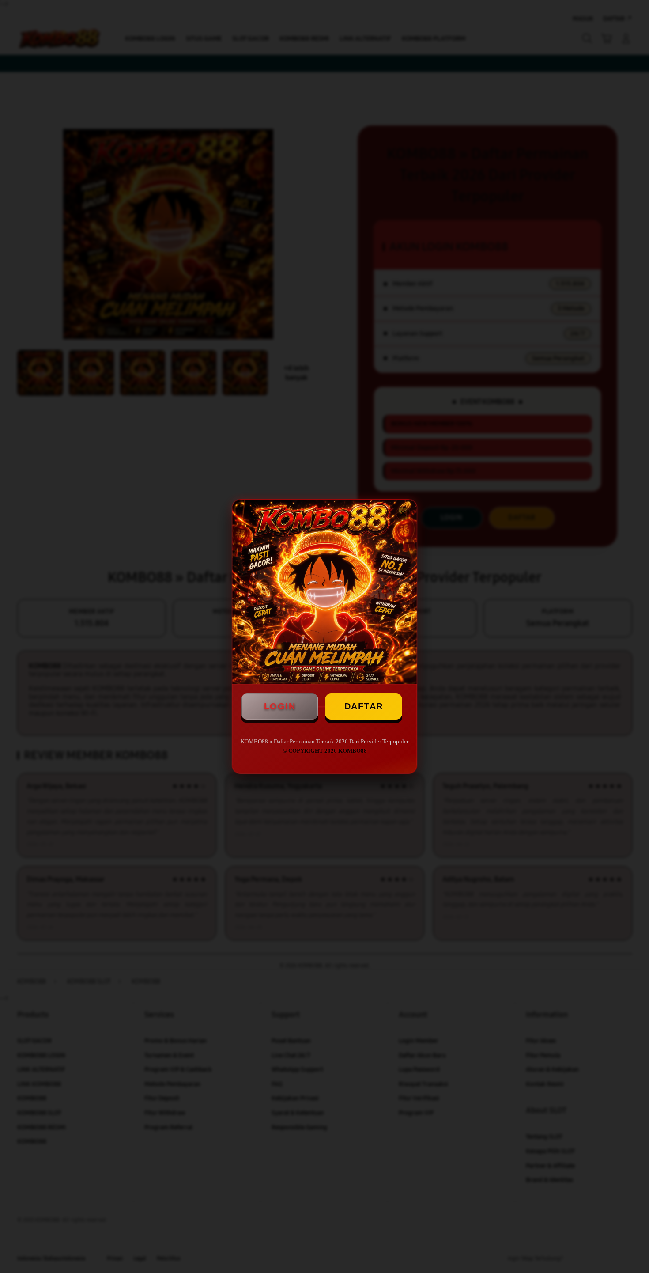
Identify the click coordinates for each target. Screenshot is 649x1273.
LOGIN (280, 706)
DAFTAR (363, 706)
